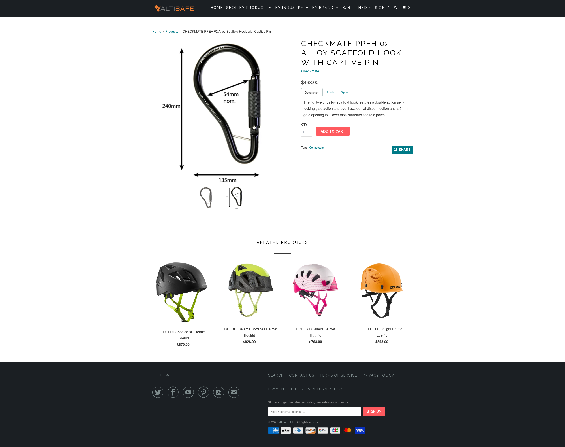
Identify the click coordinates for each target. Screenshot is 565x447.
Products (171, 31)
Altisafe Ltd (287, 422)
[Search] (396, 7)
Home (216, 8)
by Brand (324, 8)
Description (312, 92)
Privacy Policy (378, 375)
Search (276, 375)
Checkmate (310, 71)
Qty (304, 124)
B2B (346, 8)
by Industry (290, 8)
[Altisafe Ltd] (175, 8)
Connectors (316, 147)
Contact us (301, 375)
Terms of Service (338, 375)
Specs (345, 92)
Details (330, 92)
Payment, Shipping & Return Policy (305, 389)
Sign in (383, 8)
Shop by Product (247, 8)
